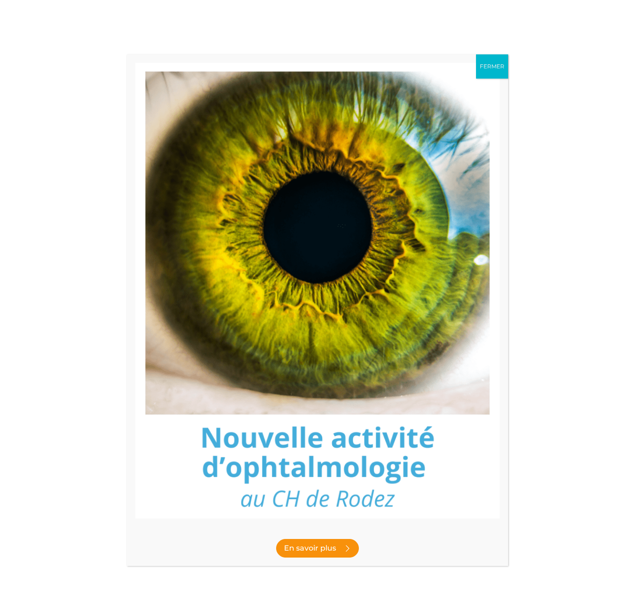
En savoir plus (310, 548)
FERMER (492, 66)
